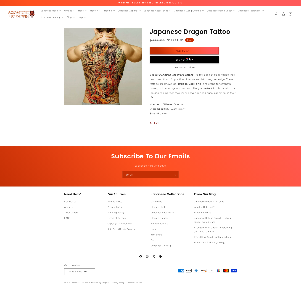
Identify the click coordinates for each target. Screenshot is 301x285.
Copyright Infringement (120, 223)
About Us (69, 207)
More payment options (184, 67)
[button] (50, 10)
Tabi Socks (156, 234)
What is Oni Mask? (204, 207)
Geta (153, 240)
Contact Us (70, 201)
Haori (154, 229)
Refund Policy (115, 201)
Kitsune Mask (158, 207)
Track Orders (71, 212)
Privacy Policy (115, 207)
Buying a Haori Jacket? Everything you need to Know (213, 229)
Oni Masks (156, 201)
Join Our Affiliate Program (122, 229)
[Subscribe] (175, 174)
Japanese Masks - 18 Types (209, 201)
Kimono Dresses (160, 218)
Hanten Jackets (159, 223)
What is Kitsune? (203, 212)
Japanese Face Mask (162, 212)
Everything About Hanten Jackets (212, 237)
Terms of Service (117, 218)
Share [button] (156, 123)
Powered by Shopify (100, 283)
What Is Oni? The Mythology (209, 242)
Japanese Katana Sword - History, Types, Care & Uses (212, 220)
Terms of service (134, 283)
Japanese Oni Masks (81, 283)
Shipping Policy (116, 212)
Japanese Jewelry (161, 245)
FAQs (67, 218)
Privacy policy (117, 283)
